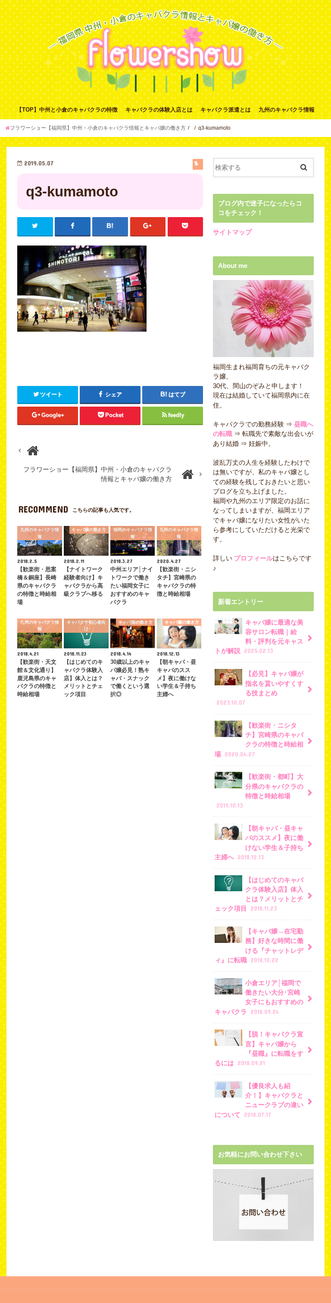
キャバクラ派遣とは (225, 109)
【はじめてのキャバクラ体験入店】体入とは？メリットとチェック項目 (259, 894)
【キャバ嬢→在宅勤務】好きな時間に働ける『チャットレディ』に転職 (259, 946)
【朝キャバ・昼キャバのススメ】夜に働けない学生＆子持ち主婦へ (259, 843)
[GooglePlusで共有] (148, 226)
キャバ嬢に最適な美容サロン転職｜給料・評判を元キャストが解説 (259, 637)
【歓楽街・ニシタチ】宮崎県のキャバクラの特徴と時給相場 (259, 740)
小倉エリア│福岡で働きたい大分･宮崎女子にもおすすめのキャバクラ (259, 997)
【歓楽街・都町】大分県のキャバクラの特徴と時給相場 (259, 791)
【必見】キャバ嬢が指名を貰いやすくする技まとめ (259, 688)
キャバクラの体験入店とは (159, 109)
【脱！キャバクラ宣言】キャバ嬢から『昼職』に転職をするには (259, 1049)
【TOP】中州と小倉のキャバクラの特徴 (67, 109)
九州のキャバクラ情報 (287, 109)
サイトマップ (232, 232)
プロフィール (252, 558)
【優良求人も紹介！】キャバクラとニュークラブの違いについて (259, 1100)
